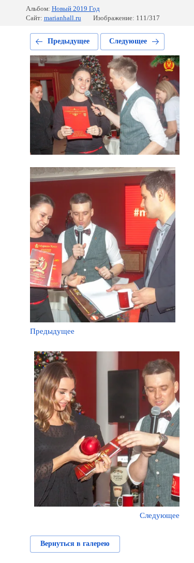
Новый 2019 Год (76, 8)
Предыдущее (68, 41)
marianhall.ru (62, 18)
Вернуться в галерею (75, 543)
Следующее (128, 41)
